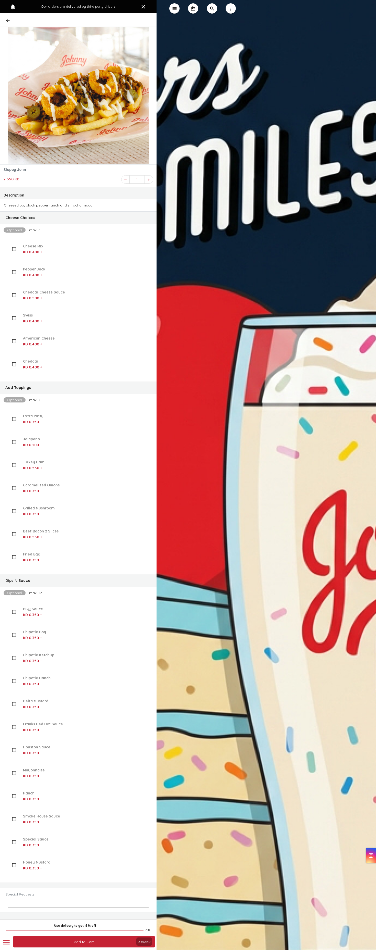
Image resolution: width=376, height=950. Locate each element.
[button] (78, 218)
